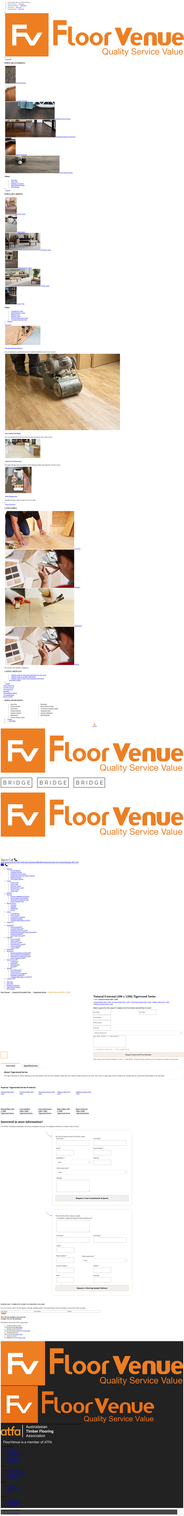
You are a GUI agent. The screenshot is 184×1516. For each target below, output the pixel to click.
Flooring (7, 59)
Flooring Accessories (17, 183)
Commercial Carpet (17, 311)
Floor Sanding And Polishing (13, 433)
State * (58, 1275)
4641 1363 (21, 9)
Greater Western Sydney (18, 717)
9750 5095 (21, 4)
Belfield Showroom (13, 1500)
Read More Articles (15, 680)
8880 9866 (23, 5)
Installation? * (60, 1158)
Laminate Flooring (12, 1452)
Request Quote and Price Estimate (138, 1055)
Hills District (14, 715)
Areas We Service (12, 1507)
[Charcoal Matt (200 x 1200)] (121, 1002)
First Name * (60, 1138)
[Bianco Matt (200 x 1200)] (161, 1002)
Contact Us (25, 667)
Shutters (9, 321)
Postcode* (96, 1275)
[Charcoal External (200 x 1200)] (141, 1002)
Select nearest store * (63, 1168)
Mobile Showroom (12, 1505)
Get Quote (12, 721)
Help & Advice (9, 504)
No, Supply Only (122, 1049)
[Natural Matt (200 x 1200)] (102, 1002)
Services (7, 325)
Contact (9, 719)
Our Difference (11, 1486)
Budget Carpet (15, 314)
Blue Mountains (45, 715)
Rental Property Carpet (18, 313)
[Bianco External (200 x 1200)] (103, 1004)
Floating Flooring (12, 1462)
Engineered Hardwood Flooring (16, 1455)
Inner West (14, 704)
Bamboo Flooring (12, 1459)
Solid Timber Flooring (18, 185)
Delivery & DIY (12, 1476)
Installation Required (103, 1049)
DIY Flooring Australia (14, 1470)
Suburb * (96, 1266)
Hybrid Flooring (12, 1450)
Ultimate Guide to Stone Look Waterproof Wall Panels (27, 678)
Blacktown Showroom (13, 1502)
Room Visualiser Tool (11, 496)
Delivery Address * (62, 1266)
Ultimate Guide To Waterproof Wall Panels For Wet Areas (28, 675)
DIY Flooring (15, 187)
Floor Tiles (14, 182)
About (7, 684)
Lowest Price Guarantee (14, 1487)
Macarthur (44, 704)
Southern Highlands (46, 713)
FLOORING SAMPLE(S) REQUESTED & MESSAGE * (75, 1218)
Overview (10, 1065)
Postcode (96, 1158)
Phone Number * (98, 1148)
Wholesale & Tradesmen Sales (13, 461)
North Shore (14, 708)
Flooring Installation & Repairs (13, 348)
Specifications (31, 1065)
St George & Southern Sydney (49, 708)
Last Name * (97, 1138)
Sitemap (9, 1493)
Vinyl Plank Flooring (13, 1460)
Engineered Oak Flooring (14, 1454)
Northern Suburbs (16, 713)
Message (59, 1178)
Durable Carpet (15, 316)
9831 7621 (19, 7)
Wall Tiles (14, 180)
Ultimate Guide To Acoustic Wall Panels (23, 677)
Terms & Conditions (13, 1513)
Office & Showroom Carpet (19, 318)
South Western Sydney (47, 706)
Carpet (7, 190)
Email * (58, 1148)
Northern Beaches (16, 711)
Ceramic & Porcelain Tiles (19, 320)
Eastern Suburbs (15, 706)
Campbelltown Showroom (15, 1503)
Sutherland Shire (46, 711)
